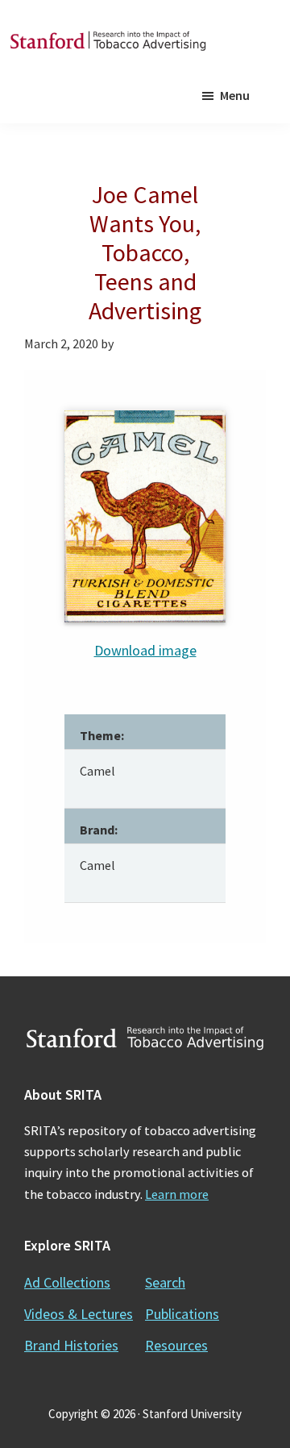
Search (165, 1282)
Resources (176, 1345)
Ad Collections (67, 1282)
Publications (182, 1313)
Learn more (177, 1194)
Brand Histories (71, 1345)
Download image (145, 650)
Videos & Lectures (78, 1313)
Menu (235, 95)
